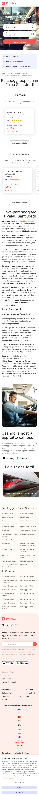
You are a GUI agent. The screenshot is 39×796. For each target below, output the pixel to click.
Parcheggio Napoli (8, 599)
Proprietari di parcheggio (11, 696)
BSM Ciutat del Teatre (27, 513)
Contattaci (30, 693)
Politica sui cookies (8, 778)
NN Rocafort (6, 543)
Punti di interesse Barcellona (12, 75)
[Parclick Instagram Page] (3, 624)
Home (3, 73)
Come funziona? (8, 679)
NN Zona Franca (7, 517)
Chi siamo (5, 675)
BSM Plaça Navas (8, 526)
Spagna (9, 73)
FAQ (28, 696)
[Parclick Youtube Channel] (15, 624)
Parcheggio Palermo (27, 599)
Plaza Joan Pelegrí (8, 540)
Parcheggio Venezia (27, 576)
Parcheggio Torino (26, 607)
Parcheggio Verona (8, 603)
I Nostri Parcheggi (9, 682)
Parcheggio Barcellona (20, 73)
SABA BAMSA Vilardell (28, 530)
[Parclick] (9, 3)
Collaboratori (7, 693)
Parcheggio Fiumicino (9, 590)
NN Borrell (5, 555)
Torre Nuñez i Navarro (9, 561)
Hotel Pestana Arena (27, 534)
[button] (19, 27)
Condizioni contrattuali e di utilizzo (15, 753)
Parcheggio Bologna (27, 603)
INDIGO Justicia (7, 549)
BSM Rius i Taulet (8, 513)
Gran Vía (23, 540)
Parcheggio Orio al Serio (28, 580)
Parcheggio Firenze (27, 593)
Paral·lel (4, 521)
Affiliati (4, 700)
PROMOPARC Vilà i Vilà (28, 561)
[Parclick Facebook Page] (11, 624)
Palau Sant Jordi (27, 75)
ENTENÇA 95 (24, 565)
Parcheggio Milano (26, 586)
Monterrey (5, 530)
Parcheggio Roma (26, 590)
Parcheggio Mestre (8, 576)
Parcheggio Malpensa (9, 586)
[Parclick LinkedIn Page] (7, 624)
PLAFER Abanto (25, 517)
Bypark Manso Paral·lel (28, 526)
